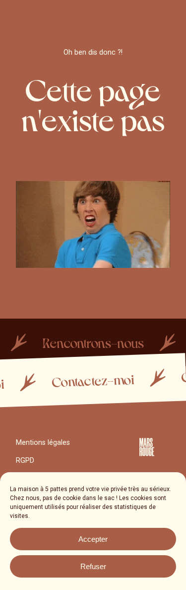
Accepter (93, 539)
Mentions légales (43, 442)
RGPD (25, 460)
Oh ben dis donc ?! (93, 52)
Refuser (93, 566)
